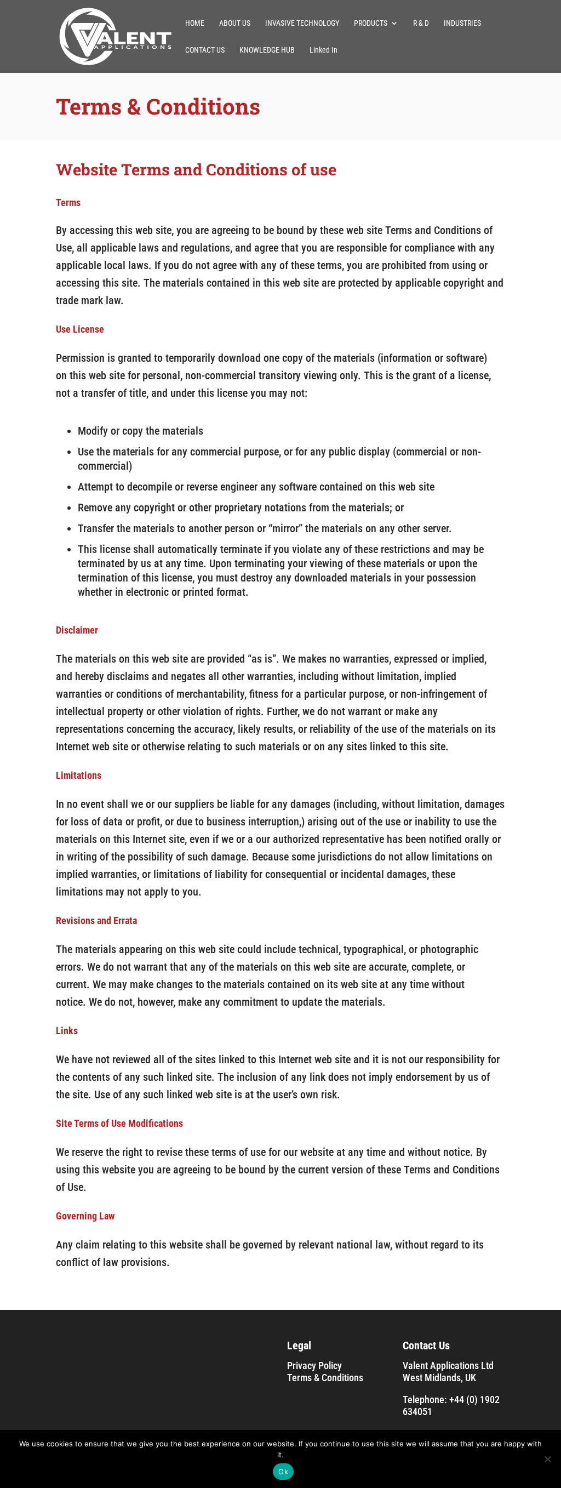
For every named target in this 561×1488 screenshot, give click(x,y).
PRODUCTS (370, 23)
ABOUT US (234, 23)
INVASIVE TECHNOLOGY (302, 23)
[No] (547, 1458)
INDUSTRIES (462, 23)
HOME (194, 23)
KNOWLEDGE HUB (267, 50)
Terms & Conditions (325, 1377)
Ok (283, 1471)
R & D (421, 23)
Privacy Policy (314, 1365)
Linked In (323, 50)
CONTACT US (205, 50)
